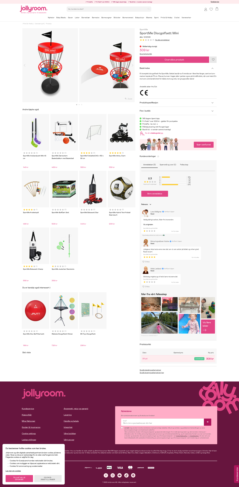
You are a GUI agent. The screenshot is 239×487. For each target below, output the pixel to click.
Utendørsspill (39, 24)
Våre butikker (70, 433)
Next (132, 65)
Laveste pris (199, 359)
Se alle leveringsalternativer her (152, 373)
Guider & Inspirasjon (31, 427)
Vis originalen (148, 224)
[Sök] (148, 9)
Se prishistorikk (146, 54)
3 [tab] (81, 105)
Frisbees (49, 24)
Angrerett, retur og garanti (76, 408)
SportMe (144, 29)
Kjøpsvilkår (27, 415)
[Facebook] (106, 475)
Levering (68, 415)
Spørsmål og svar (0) (168, 164)
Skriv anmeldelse (154, 193)
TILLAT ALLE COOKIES (19, 479)
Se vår (154, 133)
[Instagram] (113, 475)
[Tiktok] (126, 475)
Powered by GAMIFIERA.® (149, 335)
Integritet (68, 427)
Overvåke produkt (174, 59)
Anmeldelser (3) (149, 164)
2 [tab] (79, 105)
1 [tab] (76, 105)
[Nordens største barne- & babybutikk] (33, 8)
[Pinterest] (133, 475)
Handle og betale (71, 421)
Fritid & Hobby (28, 24)
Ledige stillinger (29, 439)
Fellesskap (184, 164)
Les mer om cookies (13, 471)
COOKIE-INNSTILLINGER (48, 479)
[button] (211, 9)
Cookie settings (29, 433)
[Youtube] (119, 475)
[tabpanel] (50, 65)
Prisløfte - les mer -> (150, 124)
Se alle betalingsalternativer (150, 370)
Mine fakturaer (28, 421)
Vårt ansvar (69, 439)
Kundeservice (215, 2)
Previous (24, 65)
